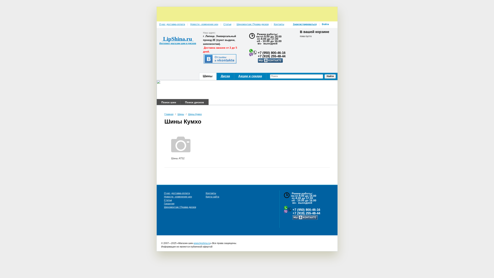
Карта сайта (212, 196)
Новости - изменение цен (178, 196)
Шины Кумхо (195, 114)
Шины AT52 (177, 158)
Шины (181, 114)
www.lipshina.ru (202, 243)
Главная (168, 114)
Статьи (168, 200)
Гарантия (169, 203)
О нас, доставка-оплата (177, 193)
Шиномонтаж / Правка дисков (180, 207)
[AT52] (180, 144)
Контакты (211, 193)
